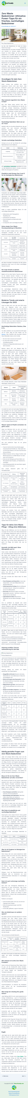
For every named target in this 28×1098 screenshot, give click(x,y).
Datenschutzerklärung (14, 1093)
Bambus (4, 334)
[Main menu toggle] (25, 3)
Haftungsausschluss (14, 1095)
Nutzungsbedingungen (14, 1091)
